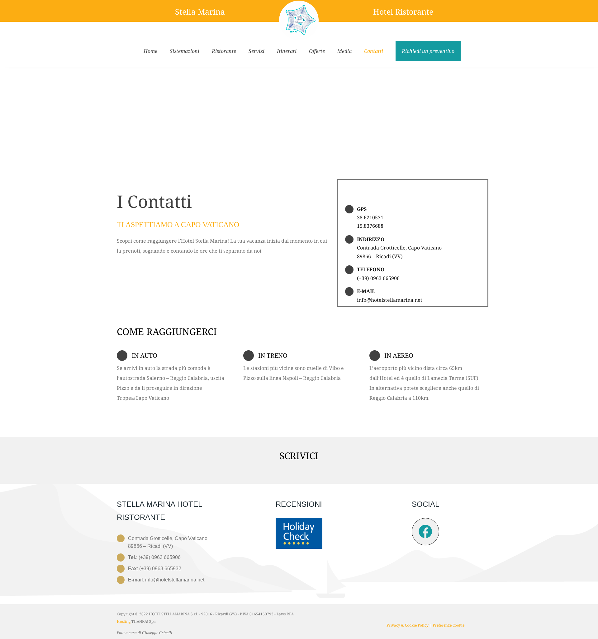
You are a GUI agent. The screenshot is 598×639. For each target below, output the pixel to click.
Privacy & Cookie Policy (408, 625)
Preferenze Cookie (448, 625)
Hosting (124, 621)
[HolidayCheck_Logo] (299, 520)
